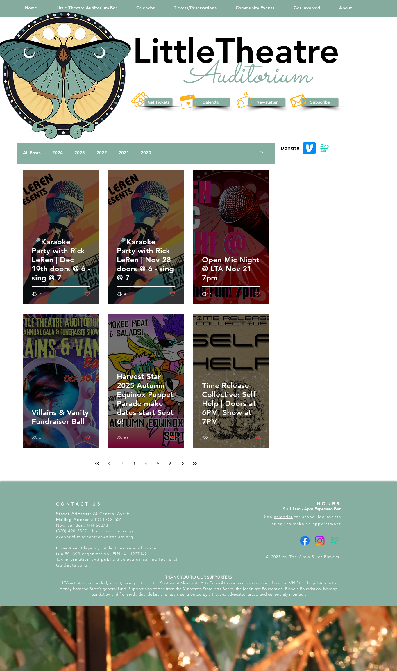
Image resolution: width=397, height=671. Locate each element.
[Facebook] (304, 540)
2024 (57, 152)
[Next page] (182, 463)
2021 (124, 152)
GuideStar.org (71, 565)
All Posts (32, 152)
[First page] (97, 463)
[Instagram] (319, 540)
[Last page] (194, 463)
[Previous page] (109, 463)
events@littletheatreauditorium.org (95, 536)
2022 (101, 152)
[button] (195, 8)
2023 (79, 152)
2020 (146, 152)
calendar (283, 516)
